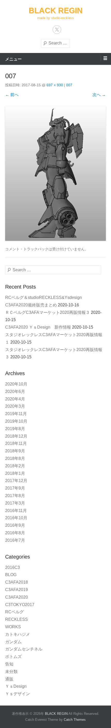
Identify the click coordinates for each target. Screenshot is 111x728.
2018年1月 (15, 473)
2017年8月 (15, 495)
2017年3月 (15, 503)
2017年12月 (16, 480)
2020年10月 (16, 384)
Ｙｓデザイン (17, 694)
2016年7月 (15, 540)
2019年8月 (15, 429)
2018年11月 (16, 443)
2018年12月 (16, 436)
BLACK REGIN (56, 10)
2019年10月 (16, 421)
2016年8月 (15, 533)
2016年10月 (16, 518)
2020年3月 (15, 406)
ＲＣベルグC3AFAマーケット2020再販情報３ (47, 312)
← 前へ (12, 94)
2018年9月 (15, 451)
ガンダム (13, 642)
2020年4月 (15, 399)
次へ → (99, 94)
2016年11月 (16, 510)
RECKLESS (16, 619)
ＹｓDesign (18, 686)
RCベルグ (14, 612)
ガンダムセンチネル (23, 649)
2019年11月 (16, 414)
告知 (9, 664)
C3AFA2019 (16, 589)
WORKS (13, 627)
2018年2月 (15, 466)
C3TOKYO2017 (19, 604)
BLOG (11, 574)
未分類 (11, 671)
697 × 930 (54, 85)
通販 (9, 679)
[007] (55, 173)
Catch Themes (75, 720)
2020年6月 (15, 391)
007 (69, 85)
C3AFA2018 (16, 582)
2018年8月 (15, 458)
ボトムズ (13, 656)
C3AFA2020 (16, 597)
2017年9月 (15, 488)
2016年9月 (15, 525)
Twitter (57, 29)
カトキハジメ (17, 634)
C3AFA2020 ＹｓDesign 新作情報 (38, 327)
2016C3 (12, 567)
